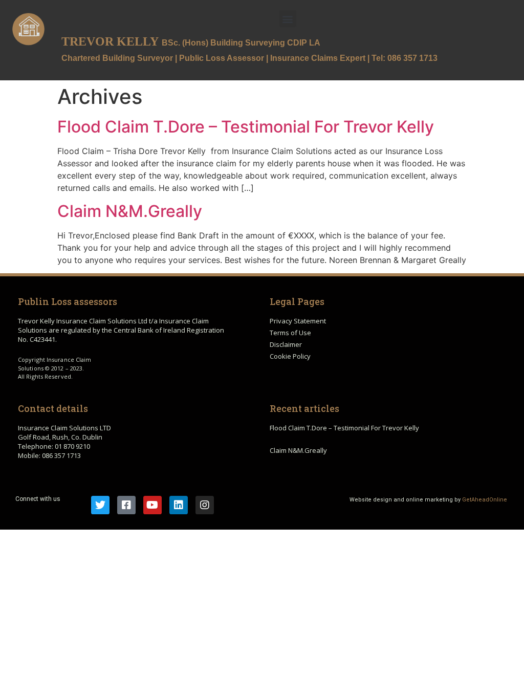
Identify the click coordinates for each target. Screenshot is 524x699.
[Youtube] (152, 505)
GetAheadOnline (484, 499)
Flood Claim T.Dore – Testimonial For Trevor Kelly (245, 127)
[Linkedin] (178, 505)
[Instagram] (204, 505)
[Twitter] (100, 505)
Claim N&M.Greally (129, 211)
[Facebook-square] (126, 505)
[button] (287, 18)
